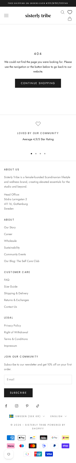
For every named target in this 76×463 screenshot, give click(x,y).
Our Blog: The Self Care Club (21, 261)
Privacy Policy (12, 325)
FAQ (6, 280)
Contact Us (10, 307)
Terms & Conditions (16, 339)
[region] (38, 134)
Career (8, 234)
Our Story (10, 227)
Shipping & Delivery (16, 293)
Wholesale (10, 241)
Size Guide (10, 286)
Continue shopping (38, 83)
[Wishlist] (70, 12)
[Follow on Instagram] (17, 406)
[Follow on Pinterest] (27, 406)
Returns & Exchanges (16, 300)
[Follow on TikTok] (38, 406)
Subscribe (18, 393)
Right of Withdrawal (16, 332)
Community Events (15, 254)
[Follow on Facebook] (6, 406)
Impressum (10, 346)
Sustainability (12, 247)
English (56, 416)
